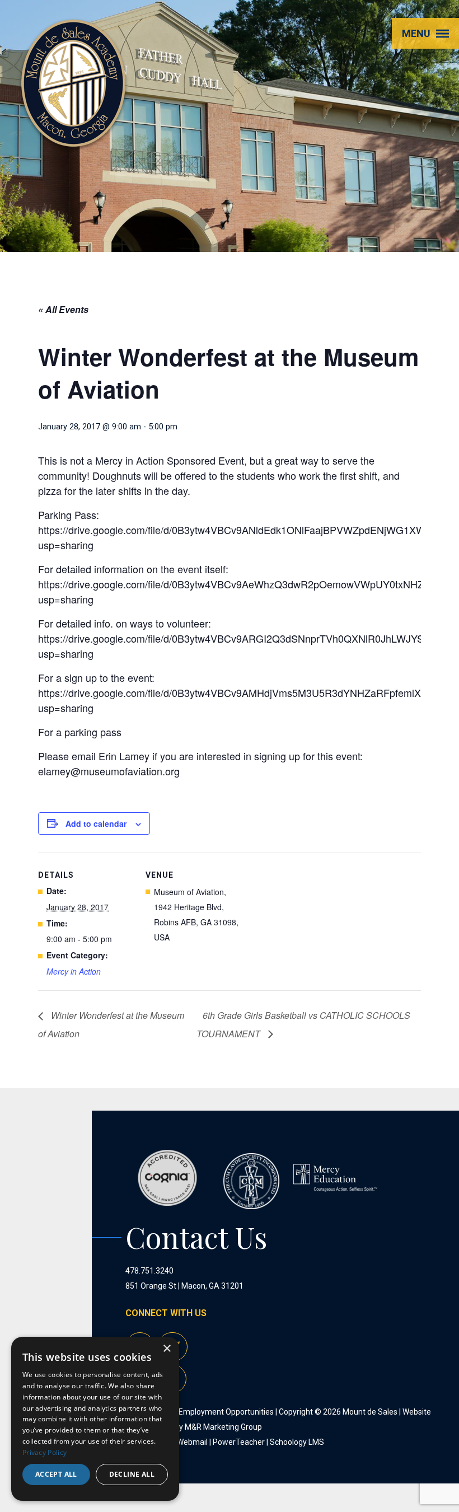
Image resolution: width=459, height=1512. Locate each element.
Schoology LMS (297, 1442)
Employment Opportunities (226, 1411)
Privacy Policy (44, 1452)
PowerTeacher (239, 1442)
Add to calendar (96, 823)
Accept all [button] (56, 1474)
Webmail (192, 1442)
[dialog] (95, 1419)
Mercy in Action (73, 971)
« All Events (63, 309)
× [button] (166, 1349)
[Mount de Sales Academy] (73, 134)
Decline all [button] (131, 1474)
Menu (416, 33)
